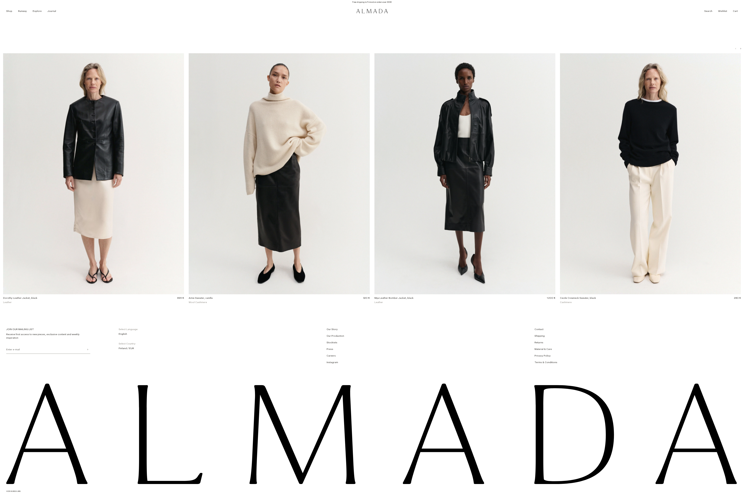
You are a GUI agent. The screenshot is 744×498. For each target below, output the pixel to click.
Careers (331, 355)
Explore (37, 11)
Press (330, 349)
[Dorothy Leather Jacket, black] (93, 178)
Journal (51, 11)
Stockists (332, 342)
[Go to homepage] (372, 11)
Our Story (332, 329)
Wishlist (722, 11)
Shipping (540, 336)
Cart (735, 11)
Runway (22, 11)
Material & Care (543, 349)
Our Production (335, 336)
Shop (9, 11)
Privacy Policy (543, 355)
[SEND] (87, 349)
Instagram (332, 362)
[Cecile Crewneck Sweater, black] (650, 178)
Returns (539, 342)
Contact (539, 329)
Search (708, 11)
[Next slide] (740, 48)
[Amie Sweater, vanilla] (279, 178)
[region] (372, 178)
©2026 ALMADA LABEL (13, 491)
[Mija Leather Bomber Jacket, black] (464, 178)
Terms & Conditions (546, 362)
